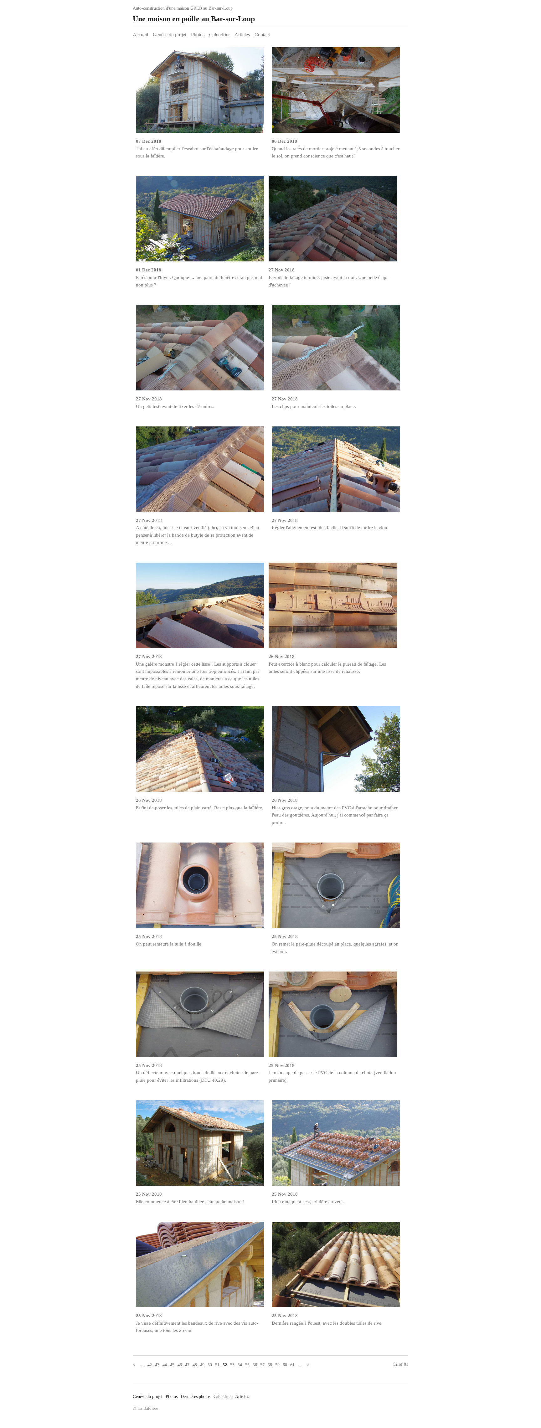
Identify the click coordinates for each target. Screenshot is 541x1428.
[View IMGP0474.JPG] (200, 1267)
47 (187, 1365)
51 (217, 1365)
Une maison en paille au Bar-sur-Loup (194, 19)
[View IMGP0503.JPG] (200, 471)
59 (277, 1365)
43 (157, 1365)
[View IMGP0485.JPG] (200, 1145)
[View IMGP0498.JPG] (200, 751)
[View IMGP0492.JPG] (336, 888)
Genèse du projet (169, 34)
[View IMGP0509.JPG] (333, 221)
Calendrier (219, 34)
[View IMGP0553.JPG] (200, 92)
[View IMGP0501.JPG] (200, 608)
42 (149, 1365)
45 (172, 1365)
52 (225, 1365)
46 (180, 1365)
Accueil (140, 34)
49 (202, 1365)
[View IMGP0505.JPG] (200, 350)
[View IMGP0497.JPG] (336, 751)
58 (270, 1365)
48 (195, 1365)
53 (232, 1365)
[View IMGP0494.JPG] (200, 888)
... (142, 1365)
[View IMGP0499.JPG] (333, 608)
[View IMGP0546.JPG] (336, 92)
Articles (242, 34)
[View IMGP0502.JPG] (336, 471)
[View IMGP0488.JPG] (200, 1017)
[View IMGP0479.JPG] (336, 1145)
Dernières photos (195, 1396)
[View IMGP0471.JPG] (336, 1267)
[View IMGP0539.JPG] (200, 221)
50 (210, 1365)
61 (292, 1365)
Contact (262, 34)
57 (262, 1365)
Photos (197, 34)
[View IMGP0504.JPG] (336, 350)
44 (164, 1365)
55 (247, 1365)
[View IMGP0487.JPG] (333, 1017)
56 (255, 1365)
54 (240, 1365)
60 (285, 1365)
